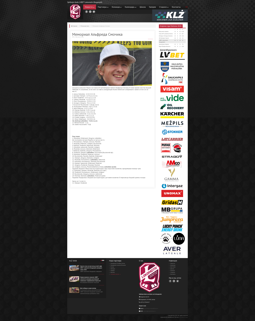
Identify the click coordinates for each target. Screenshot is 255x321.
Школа (143, 7)
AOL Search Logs (183, 317)
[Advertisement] (108, 130)
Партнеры (102, 7)
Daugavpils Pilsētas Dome (118, 263)
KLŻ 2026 (172, 267)
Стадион (163, 7)
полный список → (116, 274)
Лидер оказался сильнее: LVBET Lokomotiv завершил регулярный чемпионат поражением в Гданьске (90, 278)
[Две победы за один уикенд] (74, 290)
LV (185, 12)
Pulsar (112, 267)
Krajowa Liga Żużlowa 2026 (170, 26)
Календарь (130, 7)
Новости (89, 7)
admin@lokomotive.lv (149, 311)
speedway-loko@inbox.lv (151, 308)
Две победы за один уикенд (88, 288)
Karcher (113, 272)
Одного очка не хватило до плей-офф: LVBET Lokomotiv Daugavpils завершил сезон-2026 (91, 267)
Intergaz (113, 268)
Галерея (152, 7)
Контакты (176, 7)
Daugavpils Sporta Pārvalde (118, 265)
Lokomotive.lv (75, 11)
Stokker (113, 270)
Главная (75, 26)
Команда (116, 7)
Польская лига (85, 26)
